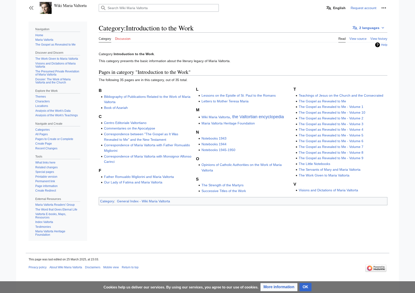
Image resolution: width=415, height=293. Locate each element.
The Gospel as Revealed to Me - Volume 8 (331, 152)
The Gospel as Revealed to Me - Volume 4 (331, 129)
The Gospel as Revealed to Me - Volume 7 (331, 147)
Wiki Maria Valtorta (242, 117)
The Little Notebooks (314, 164)
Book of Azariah (116, 108)
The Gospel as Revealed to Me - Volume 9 (331, 158)
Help (384, 45)
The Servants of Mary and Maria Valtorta (329, 169)
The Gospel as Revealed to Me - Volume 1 (331, 107)
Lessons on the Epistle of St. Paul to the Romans (238, 95)
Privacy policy (38, 267)
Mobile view (111, 267)
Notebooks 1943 (213, 138)
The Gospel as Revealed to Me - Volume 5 (331, 135)
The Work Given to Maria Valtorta (324, 175)
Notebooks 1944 (213, 144)
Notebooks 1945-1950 (218, 150)
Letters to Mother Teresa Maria (225, 101)
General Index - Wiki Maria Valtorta (143, 201)
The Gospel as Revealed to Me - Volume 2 (331, 118)
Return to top (130, 267)
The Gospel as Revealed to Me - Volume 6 (331, 141)
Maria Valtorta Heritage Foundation (228, 123)
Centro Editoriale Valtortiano (125, 123)
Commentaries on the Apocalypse (129, 128)
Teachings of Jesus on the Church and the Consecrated (341, 95)
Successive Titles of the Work (223, 191)
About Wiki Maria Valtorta (65, 267)
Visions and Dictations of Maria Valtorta (328, 190)
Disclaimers (92, 267)
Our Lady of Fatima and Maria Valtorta (133, 182)
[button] (31, 7)
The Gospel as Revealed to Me (322, 101)
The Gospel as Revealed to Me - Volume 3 (331, 124)
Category (107, 201)
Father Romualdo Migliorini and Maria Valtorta (139, 177)
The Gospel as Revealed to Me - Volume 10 (332, 112)
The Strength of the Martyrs (222, 185)
